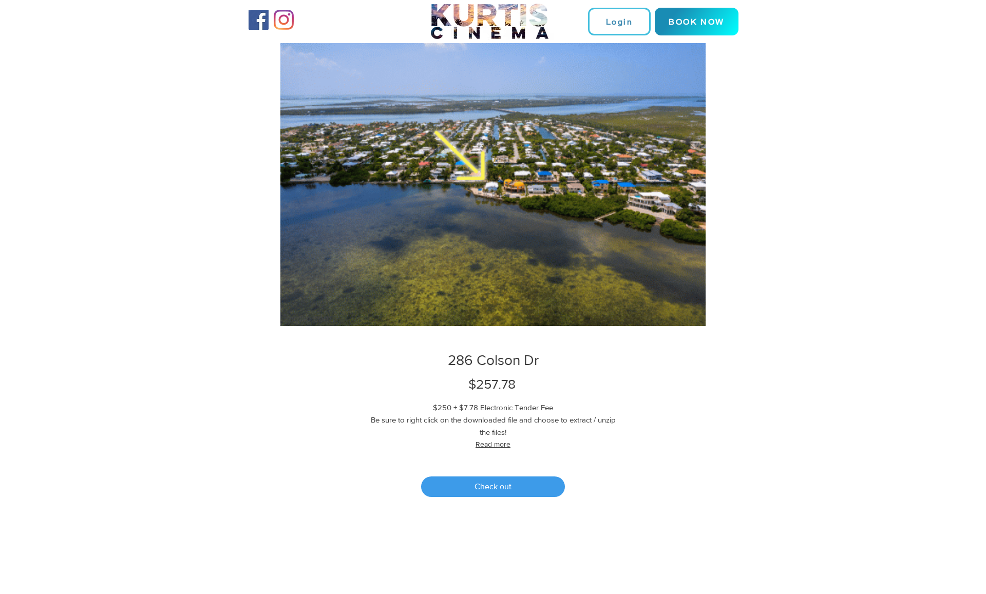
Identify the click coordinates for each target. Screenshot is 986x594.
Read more (493, 444)
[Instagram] (284, 20)
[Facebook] (259, 20)
